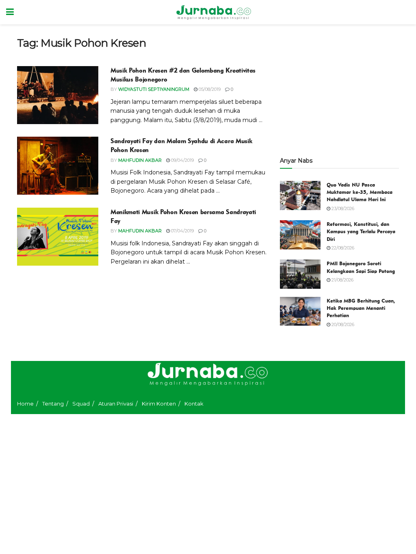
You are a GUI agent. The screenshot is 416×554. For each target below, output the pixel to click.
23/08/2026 (342, 208)
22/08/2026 (342, 248)
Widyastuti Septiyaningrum (153, 89)
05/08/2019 (209, 89)
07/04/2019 (182, 231)
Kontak (194, 403)
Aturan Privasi (115, 403)
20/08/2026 (342, 324)
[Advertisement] (339, 87)
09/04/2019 (182, 160)
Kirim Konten (159, 403)
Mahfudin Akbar (140, 160)
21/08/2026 (341, 280)
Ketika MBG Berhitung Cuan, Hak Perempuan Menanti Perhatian (361, 307)
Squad (81, 403)
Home (25, 403)
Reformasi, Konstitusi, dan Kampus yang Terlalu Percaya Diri (361, 231)
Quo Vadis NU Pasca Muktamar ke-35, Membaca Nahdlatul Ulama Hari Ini (359, 191)
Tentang (53, 403)
